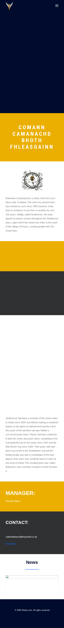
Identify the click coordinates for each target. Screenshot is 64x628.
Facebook (11, 543)
